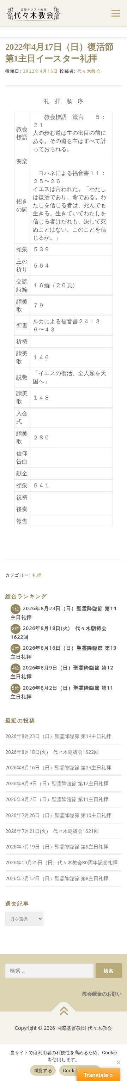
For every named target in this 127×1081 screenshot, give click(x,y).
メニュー (115, 13)
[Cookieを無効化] (118, 1062)
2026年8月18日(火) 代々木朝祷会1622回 (52, 752)
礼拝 (37, 575)
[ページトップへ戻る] (63, 1011)
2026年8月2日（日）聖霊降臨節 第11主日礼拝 (56, 799)
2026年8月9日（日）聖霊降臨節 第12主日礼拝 (56, 783)
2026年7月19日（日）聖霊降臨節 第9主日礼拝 (56, 846)
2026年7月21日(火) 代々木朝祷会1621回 (52, 831)
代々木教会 (89, 71)
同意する (43, 1070)
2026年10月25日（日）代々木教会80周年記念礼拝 (61, 862)
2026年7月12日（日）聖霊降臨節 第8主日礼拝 (56, 878)
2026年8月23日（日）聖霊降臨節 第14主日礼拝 (58, 736)
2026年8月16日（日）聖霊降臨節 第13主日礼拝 (58, 767)
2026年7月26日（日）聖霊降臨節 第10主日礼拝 (58, 815)
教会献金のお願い (102, 993)
